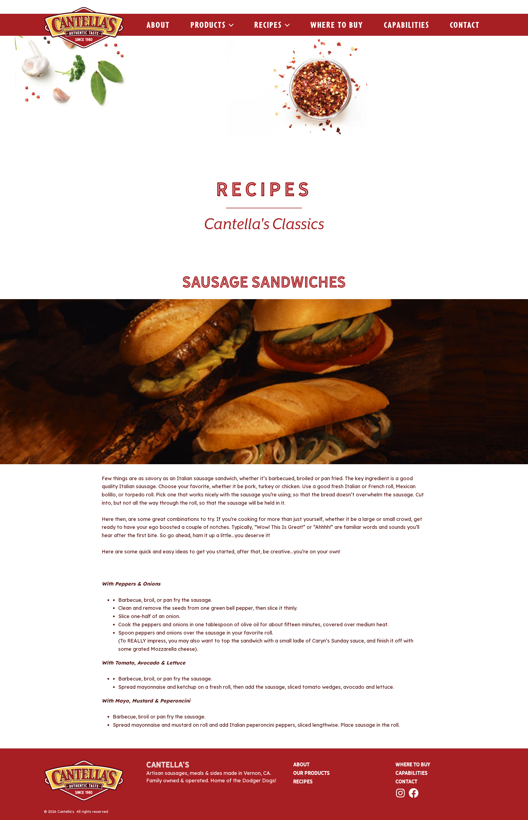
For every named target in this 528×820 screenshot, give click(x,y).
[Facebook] (414, 793)
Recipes (268, 25)
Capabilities (406, 25)
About (158, 25)
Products (208, 25)
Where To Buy (336, 25)
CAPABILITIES (411, 773)
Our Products (311, 773)
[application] (230, 25)
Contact (465, 25)
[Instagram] (400, 793)
